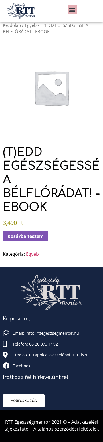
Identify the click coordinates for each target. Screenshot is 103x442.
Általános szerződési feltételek (66, 429)
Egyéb (31, 25)
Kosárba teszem (25, 236)
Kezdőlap (12, 25)
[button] (72, 9)
